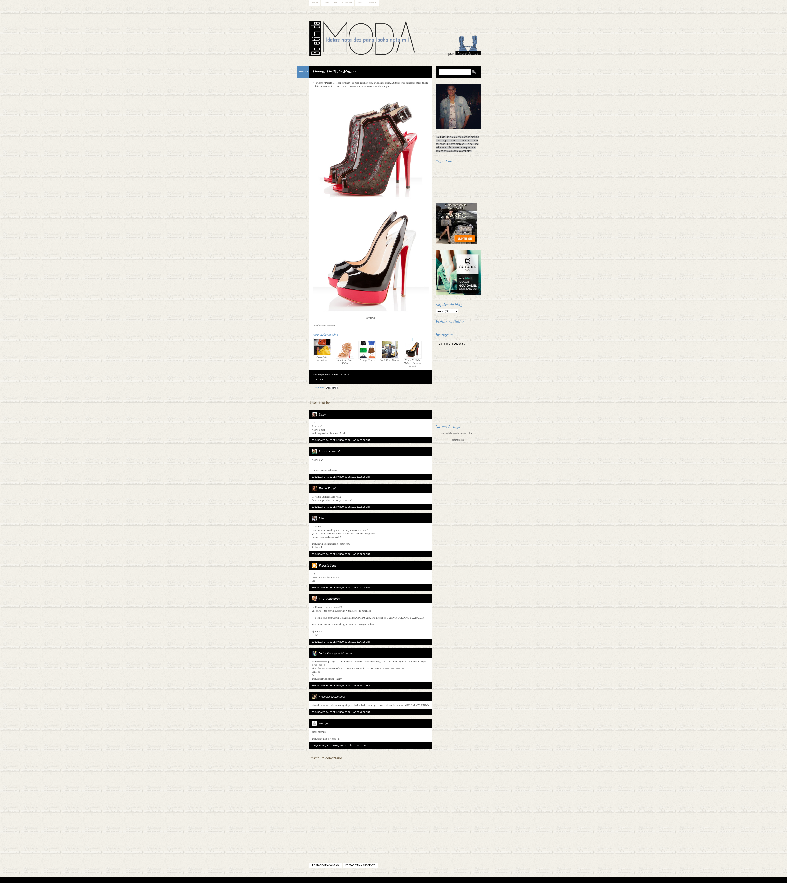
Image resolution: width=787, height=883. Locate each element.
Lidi (321, 518)
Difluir (404, 880)
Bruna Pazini (327, 488)
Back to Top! (417, 880)
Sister (322, 414)
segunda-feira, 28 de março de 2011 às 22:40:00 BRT (341, 712)
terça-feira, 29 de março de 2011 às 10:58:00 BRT (339, 746)
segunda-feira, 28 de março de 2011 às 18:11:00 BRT (341, 685)
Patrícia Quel (327, 565)
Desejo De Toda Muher (344, 361)
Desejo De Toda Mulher (334, 71)
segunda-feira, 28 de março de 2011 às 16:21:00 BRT (341, 507)
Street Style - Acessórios (322, 359)
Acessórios (332, 388)
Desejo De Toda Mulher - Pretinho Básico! (412, 362)
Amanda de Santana (332, 696)
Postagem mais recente (360, 865)
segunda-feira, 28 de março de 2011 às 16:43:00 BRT (341, 587)
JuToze (323, 723)
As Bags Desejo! (367, 360)
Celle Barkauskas (330, 598)
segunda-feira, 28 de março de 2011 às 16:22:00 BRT (341, 554)
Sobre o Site (330, 3)
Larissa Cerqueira (330, 451)
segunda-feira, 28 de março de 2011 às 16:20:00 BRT (341, 477)
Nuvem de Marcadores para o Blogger (458, 432)
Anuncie (372, 3)
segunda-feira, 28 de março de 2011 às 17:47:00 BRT (341, 642)
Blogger (382, 880)
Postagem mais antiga (325, 865)
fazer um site (458, 439)
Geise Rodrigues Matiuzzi (335, 653)
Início (315, 3)
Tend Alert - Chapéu (389, 360)
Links (360, 3)
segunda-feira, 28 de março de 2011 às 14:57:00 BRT (341, 440)
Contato (347, 3)
